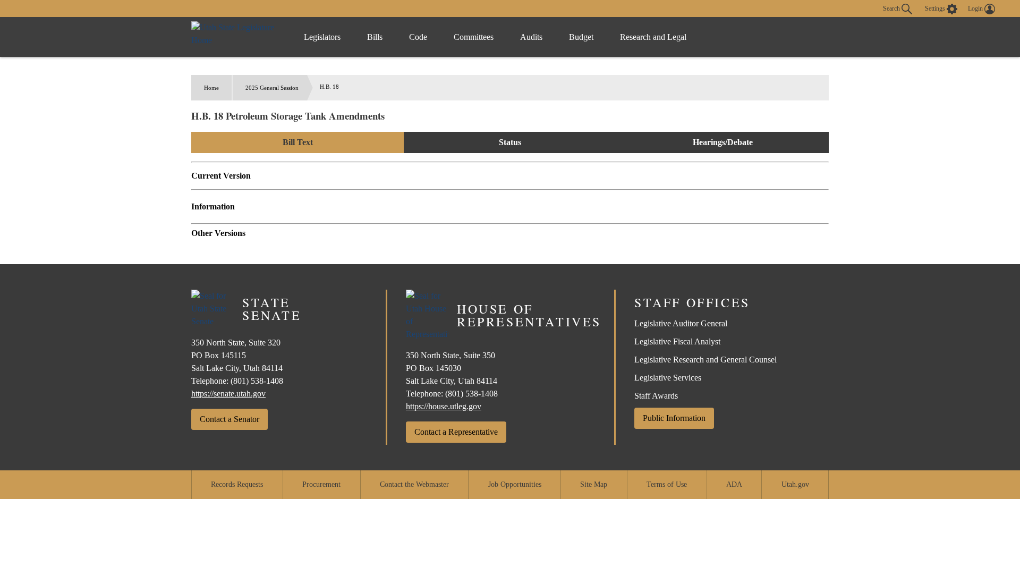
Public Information (674, 418)
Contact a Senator (229, 419)
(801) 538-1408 (257, 380)
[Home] (236, 37)
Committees (474, 36)
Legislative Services (667, 377)
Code (418, 36)
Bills (374, 36)
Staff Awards (656, 395)
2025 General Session (272, 88)
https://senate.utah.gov (228, 393)
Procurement (321, 484)
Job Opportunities (514, 484)
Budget (581, 36)
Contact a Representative (456, 431)
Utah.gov (795, 484)
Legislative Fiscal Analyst (677, 341)
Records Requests (237, 484)
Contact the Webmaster (414, 484)
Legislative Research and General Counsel (705, 359)
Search (892, 8)
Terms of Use (667, 484)
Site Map (593, 484)
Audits (531, 36)
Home (211, 88)
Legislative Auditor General (680, 323)
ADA (734, 484)
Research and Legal (653, 36)
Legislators (322, 36)
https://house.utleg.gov (443, 406)
